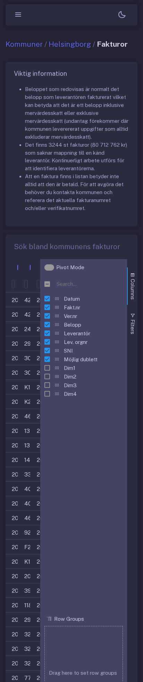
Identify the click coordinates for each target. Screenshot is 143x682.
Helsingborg (70, 44)
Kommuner (24, 44)
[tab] (132, 286)
